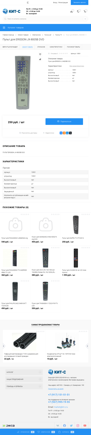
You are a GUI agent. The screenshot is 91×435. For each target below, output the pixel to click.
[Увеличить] (23, 82)
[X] (70, 133)
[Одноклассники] (64, 133)
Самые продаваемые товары (45, 325)
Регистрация (63, 2)
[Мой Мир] (67, 133)
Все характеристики (77, 66)
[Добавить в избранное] (40, 54)
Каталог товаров (15, 27)
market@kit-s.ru (61, 407)
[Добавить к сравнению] (40, 59)
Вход (55, 2)
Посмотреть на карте (55, 389)
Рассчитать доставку (29, 133)
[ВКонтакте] (61, 133)
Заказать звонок (79, 2)
